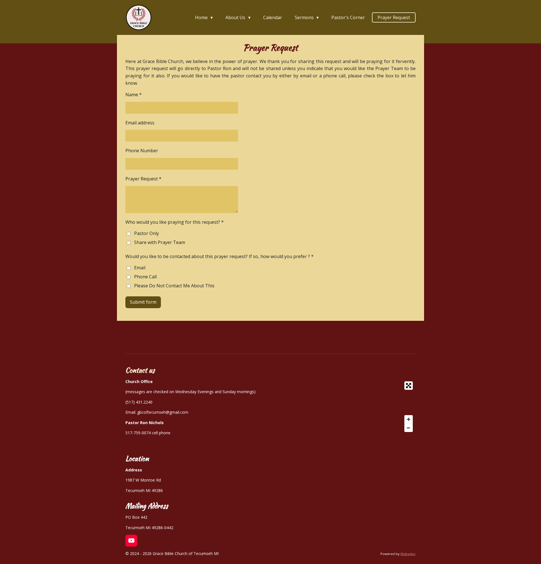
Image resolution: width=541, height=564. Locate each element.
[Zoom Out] (408, 428)
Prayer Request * (143, 179)
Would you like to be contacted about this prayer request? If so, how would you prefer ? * (219, 256)
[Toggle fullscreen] (408, 385)
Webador (408, 554)
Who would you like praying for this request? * (174, 222)
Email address (139, 123)
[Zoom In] (408, 419)
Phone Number (141, 150)
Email (139, 268)
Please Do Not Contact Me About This (174, 286)
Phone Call (145, 277)
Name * (133, 94)
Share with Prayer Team (159, 242)
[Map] (349, 407)
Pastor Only (146, 233)
